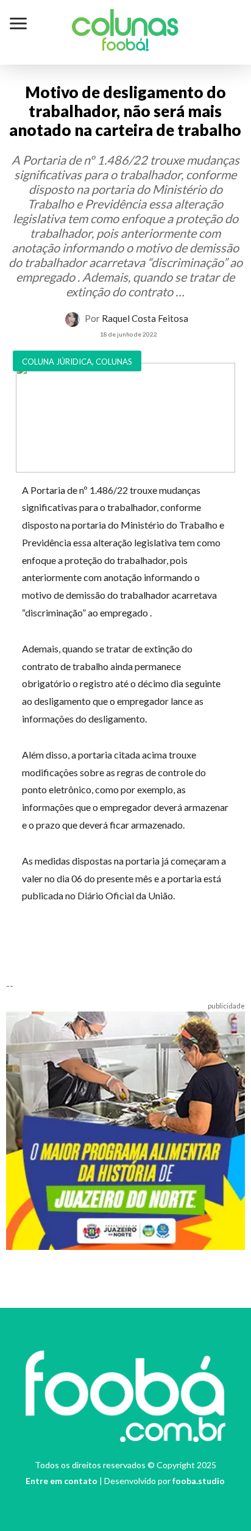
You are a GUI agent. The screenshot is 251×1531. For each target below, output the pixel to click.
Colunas (125, 27)
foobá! (125, 46)
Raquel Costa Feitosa (145, 318)
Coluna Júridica (57, 361)
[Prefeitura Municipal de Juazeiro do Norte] (125, 1129)
